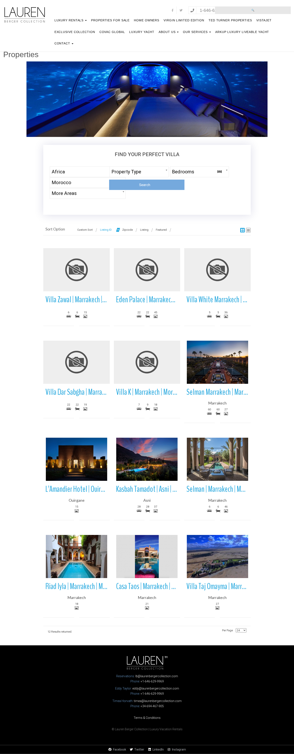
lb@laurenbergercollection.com (156, 676)
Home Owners (146, 20)
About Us (167, 32)
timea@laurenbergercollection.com (158, 701)
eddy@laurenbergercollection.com (155, 688)
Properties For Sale (110, 20)
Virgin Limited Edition (184, 20)
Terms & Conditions (147, 718)
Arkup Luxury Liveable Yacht (242, 32)
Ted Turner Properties (230, 20)
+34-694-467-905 (152, 706)
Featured (161, 229)
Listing (144, 229)
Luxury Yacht (141, 32)
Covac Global (112, 32)
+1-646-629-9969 (152, 681)
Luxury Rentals (69, 20)
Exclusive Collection (74, 32)
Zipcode (127, 229)
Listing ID (106, 229)
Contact (62, 43)
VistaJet (264, 20)
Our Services (196, 32)
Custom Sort (85, 229)
